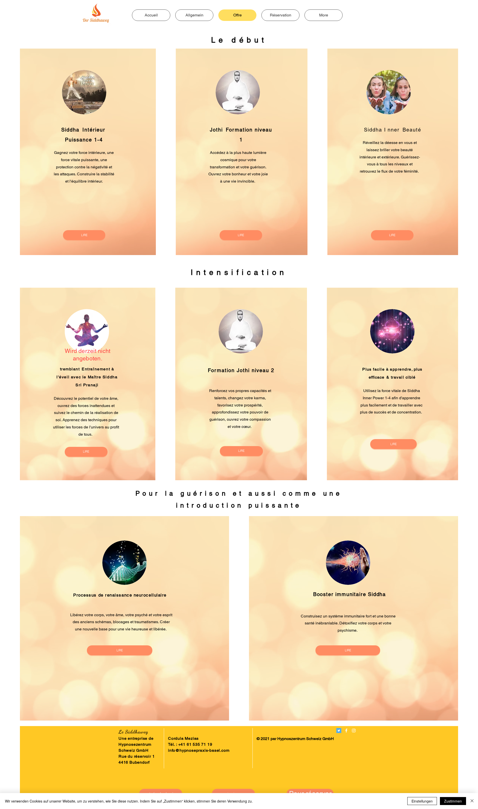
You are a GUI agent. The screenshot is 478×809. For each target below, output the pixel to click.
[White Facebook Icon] (346, 730)
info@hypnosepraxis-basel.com (198, 750)
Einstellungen (422, 801)
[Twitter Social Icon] (338, 730)
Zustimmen (453, 801)
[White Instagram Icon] (353, 730)
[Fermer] (472, 801)
